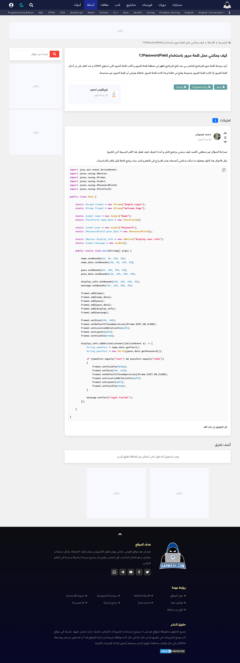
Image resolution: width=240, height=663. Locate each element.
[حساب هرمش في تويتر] (147, 572)
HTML (51, 12)
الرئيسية (223, 42)
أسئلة (90, 4)
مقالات (104, 4)
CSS (62, 12)
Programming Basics (21, 12)
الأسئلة (212, 42)
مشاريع (131, 4)
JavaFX (137, 12)
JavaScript (76, 12)
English (189, 12)
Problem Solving (169, 12)
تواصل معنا (177, 602)
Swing (151, 12)
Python (104, 12)
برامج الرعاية (110, 602)
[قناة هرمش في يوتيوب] (131, 572)
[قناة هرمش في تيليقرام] (122, 572)
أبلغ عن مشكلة (175, 609)
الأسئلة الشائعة (142, 595)
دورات (162, 4)
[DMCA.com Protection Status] (173, 653)
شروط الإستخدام (75, 595)
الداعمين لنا (78, 602)
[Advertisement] (120, 30)
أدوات (77, 4)
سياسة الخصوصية (107, 595)
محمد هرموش (203, 134)
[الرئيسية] (227, 5)
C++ (115, 12)
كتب (117, 4)
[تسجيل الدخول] (11, 5)
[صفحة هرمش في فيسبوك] (139, 572)
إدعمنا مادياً (144, 602)
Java (126, 12)
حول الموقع (176, 595)
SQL (41, 12)
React (91, 12)
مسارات (177, 4)
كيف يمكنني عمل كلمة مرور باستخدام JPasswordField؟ (174, 42)
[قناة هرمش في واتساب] (114, 572)
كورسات (147, 4)
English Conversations (212, 12)
